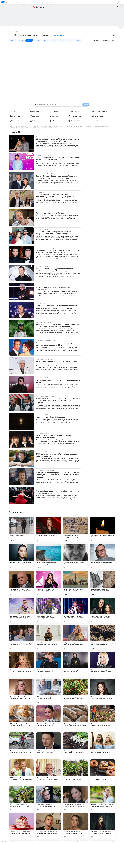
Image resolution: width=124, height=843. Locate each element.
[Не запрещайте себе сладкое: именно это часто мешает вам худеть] (21, 826)
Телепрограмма (13, 31)
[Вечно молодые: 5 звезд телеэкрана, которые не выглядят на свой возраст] (102, 664)
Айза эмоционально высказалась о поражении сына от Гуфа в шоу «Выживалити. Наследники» (57, 325)
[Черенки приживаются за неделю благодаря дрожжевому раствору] (75, 772)
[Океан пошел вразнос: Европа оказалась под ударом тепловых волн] (48, 556)
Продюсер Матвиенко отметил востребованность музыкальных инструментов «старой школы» (57, 307)
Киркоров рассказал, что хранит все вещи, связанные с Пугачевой (53, 437)
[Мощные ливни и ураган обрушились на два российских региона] (21, 745)
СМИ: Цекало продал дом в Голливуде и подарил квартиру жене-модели (56, 455)
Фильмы (96, 40)
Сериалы (105, 40)
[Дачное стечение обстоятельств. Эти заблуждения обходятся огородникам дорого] (102, 718)
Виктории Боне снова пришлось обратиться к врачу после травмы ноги (57, 492)
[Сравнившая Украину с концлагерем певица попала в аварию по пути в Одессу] (48, 610)
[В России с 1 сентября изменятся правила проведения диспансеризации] (48, 691)
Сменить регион (58, 35)
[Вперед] (121, 6)
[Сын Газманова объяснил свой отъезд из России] (21, 556)
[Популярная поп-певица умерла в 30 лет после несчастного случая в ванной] (102, 529)
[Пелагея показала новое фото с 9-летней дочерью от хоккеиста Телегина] (21, 664)
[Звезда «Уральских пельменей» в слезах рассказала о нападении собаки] (75, 799)
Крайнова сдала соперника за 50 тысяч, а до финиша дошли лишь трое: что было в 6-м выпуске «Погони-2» (58, 400)
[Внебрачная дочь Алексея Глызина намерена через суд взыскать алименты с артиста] (75, 610)
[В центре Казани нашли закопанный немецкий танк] (102, 583)
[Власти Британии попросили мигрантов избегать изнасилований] (75, 583)
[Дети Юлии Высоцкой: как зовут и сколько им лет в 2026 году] (21, 691)
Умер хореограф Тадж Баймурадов (50, 417)
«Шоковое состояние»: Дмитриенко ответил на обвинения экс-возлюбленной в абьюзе (54, 270)
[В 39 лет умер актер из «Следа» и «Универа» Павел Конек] (48, 745)
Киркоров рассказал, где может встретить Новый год (56, 362)
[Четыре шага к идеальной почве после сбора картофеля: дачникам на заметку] (102, 637)
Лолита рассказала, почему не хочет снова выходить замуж (58, 381)
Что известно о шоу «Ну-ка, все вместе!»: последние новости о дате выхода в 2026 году (58, 251)
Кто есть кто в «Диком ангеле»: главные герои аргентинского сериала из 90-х (55, 344)
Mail (3, 841)
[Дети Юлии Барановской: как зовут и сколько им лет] (48, 718)
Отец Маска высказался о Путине (50, 213)
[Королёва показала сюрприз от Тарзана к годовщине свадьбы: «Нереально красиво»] (102, 610)
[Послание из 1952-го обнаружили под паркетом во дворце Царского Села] (75, 529)
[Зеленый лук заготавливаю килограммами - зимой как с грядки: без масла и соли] (75, 745)
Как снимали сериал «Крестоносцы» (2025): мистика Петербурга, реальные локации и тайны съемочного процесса (58, 475)
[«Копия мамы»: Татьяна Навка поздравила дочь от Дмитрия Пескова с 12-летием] (102, 826)
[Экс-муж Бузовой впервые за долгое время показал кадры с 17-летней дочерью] (48, 826)
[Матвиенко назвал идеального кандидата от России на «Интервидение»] (48, 664)
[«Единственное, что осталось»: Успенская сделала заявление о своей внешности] (75, 637)
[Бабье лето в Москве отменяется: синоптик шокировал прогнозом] (21, 529)
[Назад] (117, 6)
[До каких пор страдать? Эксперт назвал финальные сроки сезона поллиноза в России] (102, 799)
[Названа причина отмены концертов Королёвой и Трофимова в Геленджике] (48, 583)
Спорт (113, 40)
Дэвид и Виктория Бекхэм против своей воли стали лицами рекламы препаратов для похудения (57, 177)
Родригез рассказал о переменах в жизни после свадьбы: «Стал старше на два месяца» (56, 233)
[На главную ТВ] (5, 2)
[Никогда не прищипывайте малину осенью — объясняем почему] (75, 691)
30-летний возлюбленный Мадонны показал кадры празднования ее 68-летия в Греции (57, 140)
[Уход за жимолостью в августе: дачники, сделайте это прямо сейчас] (21, 799)
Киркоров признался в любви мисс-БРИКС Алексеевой (53, 288)
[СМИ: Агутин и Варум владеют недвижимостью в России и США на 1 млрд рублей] (21, 772)
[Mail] (2, 2)
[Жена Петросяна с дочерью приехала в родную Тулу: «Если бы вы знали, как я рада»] (48, 637)
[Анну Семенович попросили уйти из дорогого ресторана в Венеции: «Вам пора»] (48, 529)
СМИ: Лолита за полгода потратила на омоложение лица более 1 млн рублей (57, 158)
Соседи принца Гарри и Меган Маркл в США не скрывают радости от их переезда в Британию (55, 196)
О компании (8, 841)
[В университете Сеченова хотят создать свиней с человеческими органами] (75, 718)
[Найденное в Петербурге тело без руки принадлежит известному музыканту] (75, 556)
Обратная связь (117, 841)
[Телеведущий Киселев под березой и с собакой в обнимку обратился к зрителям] (21, 583)
